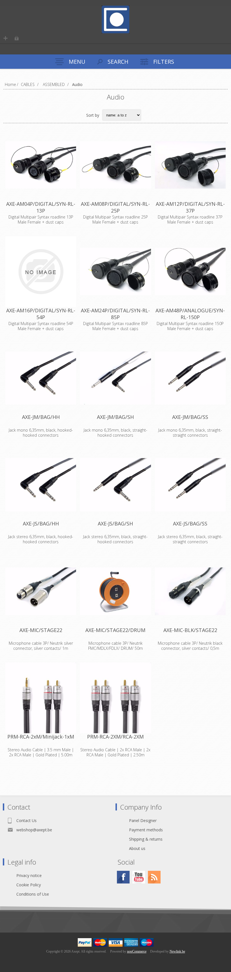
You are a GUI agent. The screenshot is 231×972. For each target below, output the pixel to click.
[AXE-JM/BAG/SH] (115, 378)
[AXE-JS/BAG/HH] (40, 484)
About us (137, 848)
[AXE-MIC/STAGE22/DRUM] (115, 591)
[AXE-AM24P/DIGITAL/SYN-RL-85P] (115, 271)
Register (5, 38)
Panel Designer (143, 820)
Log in (16, 38)
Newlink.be (177, 951)
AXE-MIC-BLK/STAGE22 (190, 630)
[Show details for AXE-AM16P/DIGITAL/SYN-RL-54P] (40, 271)
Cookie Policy (28, 884)
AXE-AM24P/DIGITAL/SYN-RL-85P (115, 314)
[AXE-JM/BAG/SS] (190, 378)
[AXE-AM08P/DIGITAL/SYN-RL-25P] (115, 164)
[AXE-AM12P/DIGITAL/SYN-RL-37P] (190, 164)
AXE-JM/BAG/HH (41, 417)
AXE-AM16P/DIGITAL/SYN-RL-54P (40, 314)
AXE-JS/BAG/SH (115, 523)
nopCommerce (136, 951)
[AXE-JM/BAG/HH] (40, 378)
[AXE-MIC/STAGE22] (40, 591)
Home (10, 84)
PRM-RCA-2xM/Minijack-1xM (40, 736)
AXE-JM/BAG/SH (115, 417)
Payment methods (146, 829)
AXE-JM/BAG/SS (190, 417)
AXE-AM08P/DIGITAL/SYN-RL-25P (115, 207)
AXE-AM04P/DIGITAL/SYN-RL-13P (40, 207)
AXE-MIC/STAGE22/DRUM (115, 630)
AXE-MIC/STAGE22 (40, 630)
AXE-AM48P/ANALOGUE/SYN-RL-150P (190, 314)
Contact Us (26, 820)
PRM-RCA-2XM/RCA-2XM (115, 736)
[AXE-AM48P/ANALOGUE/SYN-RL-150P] (190, 271)
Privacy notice (29, 875)
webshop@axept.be (34, 829)
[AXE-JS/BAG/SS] (190, 484)
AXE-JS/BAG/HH (41, 523)
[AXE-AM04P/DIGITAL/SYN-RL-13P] (40, 164)
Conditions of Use (32, 894)
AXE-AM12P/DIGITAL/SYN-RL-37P (190, 207)
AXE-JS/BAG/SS (190, 523)
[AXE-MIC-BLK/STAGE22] (190, 591)
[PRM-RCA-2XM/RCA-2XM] (115, 697)
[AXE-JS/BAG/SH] (115, 484)
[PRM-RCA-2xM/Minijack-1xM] (40, 697)
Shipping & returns (146, 839)
